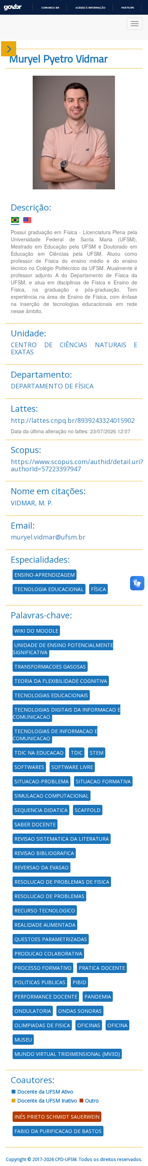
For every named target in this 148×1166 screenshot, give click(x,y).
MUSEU (23, 1039)
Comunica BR (50, 7)
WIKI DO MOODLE (36, 630)
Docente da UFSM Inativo (46, 1100)
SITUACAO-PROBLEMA (41, 781)
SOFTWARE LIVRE (72, 767)
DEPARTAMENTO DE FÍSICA (52, 386)
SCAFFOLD (88, 810)
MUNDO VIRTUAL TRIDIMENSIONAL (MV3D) (67, 1054)
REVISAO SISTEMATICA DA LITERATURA (61, 838)
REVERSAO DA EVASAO (41, 867)
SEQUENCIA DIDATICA (41, 810)
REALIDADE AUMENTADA (44, 924)
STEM (96, 752)
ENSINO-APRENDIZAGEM (44, 574)
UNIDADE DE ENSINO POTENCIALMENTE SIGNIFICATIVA (63, 649)
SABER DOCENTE (35, 824)
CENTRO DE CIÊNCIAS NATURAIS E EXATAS (74, 348)
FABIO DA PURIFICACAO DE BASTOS (58, 1131)
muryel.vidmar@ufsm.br (48, 537)
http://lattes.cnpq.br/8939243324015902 (73, 420)
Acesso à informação (90, 7)
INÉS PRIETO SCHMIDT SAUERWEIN (57, 1116)
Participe (127, 7)
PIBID (79, 982)
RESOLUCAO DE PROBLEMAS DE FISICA (61, 881)
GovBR (13, 7)
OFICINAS (88, 1025)
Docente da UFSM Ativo (44, 1091)
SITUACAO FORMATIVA (103, 781)
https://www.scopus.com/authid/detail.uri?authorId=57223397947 (77, 465)
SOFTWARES (29, 767)
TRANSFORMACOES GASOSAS (50, 666)
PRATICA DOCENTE (102, 967)
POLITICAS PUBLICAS (39, 982)
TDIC (77, 752)
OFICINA (117, 1025)
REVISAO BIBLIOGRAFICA (44, 853)
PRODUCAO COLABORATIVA (48, 953)
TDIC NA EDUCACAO (39, 752)
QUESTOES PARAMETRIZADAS (50, 939)
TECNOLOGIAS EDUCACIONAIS (51, 695)
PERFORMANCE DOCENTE (45, 996)
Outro (91, 1100)
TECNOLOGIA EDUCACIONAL (49, 589)
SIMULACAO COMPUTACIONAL (51, 795)
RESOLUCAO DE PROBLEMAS (49, 896)
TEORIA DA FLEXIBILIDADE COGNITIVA (60, 681)
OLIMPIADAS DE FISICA (42, 1025)
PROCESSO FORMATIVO (42, 967)
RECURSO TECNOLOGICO (44, 910)
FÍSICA (98, 589)
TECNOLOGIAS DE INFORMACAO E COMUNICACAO (55, 735)
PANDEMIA (97, 996)
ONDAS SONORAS (80, 1010)
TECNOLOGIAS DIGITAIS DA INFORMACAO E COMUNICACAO (66, 713)
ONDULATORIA (32, 1010)
